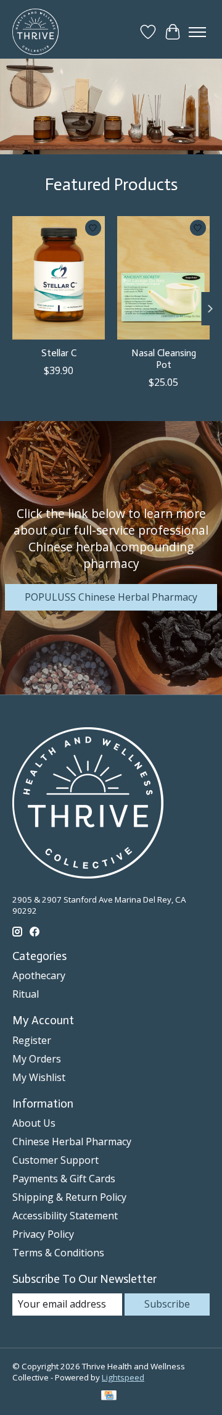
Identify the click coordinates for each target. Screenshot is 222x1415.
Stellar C (58, 352)
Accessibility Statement (65, 1215)
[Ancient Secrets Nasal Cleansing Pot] (163, 278)
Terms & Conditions (58, 1252)
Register (31, 1040)
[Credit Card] (109, 1396)
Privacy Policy (43, 1234)
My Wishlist (38, 1077)
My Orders (36, 1059)
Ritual (25, 994)
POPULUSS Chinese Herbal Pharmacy (111, 597)
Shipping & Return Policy (69, 1197)
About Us (34, 1123)
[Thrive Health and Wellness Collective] (35, 32)
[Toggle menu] (197, 32)
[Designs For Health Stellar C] (58, 278)
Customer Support (55, 1160)
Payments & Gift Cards (63, 1178)
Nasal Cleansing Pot (163, 358)
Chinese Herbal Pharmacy (71, 1141)
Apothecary (38, 975)
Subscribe (167, 1304)
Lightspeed (123, 1377)
